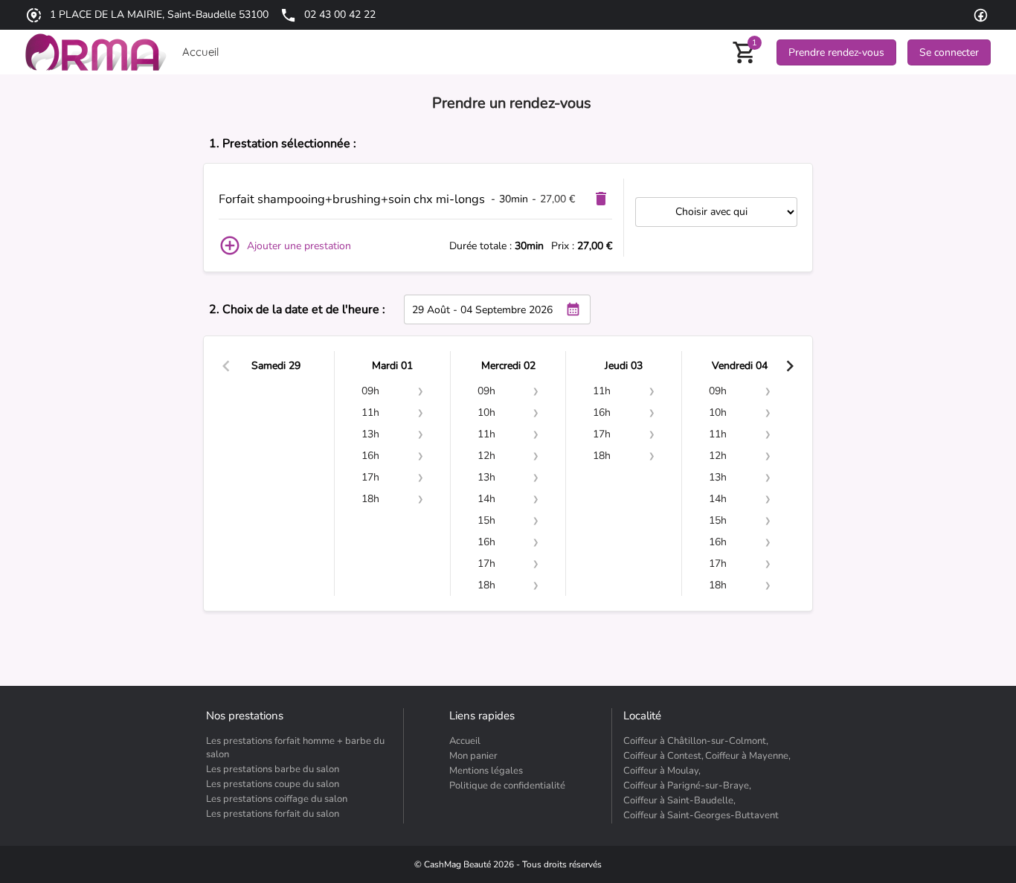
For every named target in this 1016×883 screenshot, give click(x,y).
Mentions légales (486, 770)
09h (370, 391)
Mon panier (473, 755)
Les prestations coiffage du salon (276, 799)
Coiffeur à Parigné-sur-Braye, (687, 785)
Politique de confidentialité (507, 785)
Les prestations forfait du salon (272, 814)
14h (486, 499)
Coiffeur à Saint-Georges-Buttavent (701, 815)
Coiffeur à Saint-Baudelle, (679, 800)
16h (370, 456)
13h (370, 434)
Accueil (464, 741)
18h (370, 499)
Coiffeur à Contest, (663, 755)
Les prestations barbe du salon (272, 769)
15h (486, 520)
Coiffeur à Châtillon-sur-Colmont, (695, 741)
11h (370, 412)
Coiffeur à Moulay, (662, 770)
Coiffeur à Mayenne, (748, 755)
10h (486, 412)
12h (486, 456)
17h (370, 477)
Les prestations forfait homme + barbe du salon (295, 747)
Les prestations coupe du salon (272, 784)
